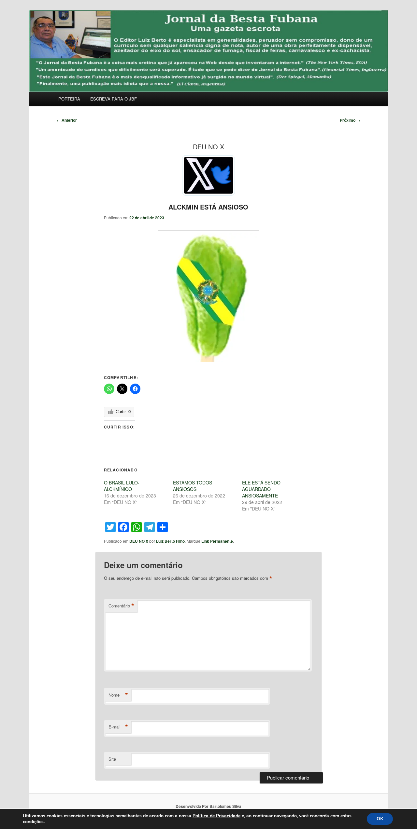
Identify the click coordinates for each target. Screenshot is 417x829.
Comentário (121, 606)
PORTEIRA (69, 99)
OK (380, 819)
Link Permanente (217, 541)
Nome (118, 695)
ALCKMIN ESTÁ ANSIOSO (208, 206)
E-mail (118, 727)
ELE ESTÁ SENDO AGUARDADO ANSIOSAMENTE (261, 489)
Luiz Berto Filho (170, 541)
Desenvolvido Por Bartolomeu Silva (208, 806)
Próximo (350, 120)
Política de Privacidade (216, 816)
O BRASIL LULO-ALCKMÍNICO (121, 485)
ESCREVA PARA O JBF (113, 99)
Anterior (67, 120)
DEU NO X (138, 541)
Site (112, 759)
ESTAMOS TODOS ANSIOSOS (192, 485)
